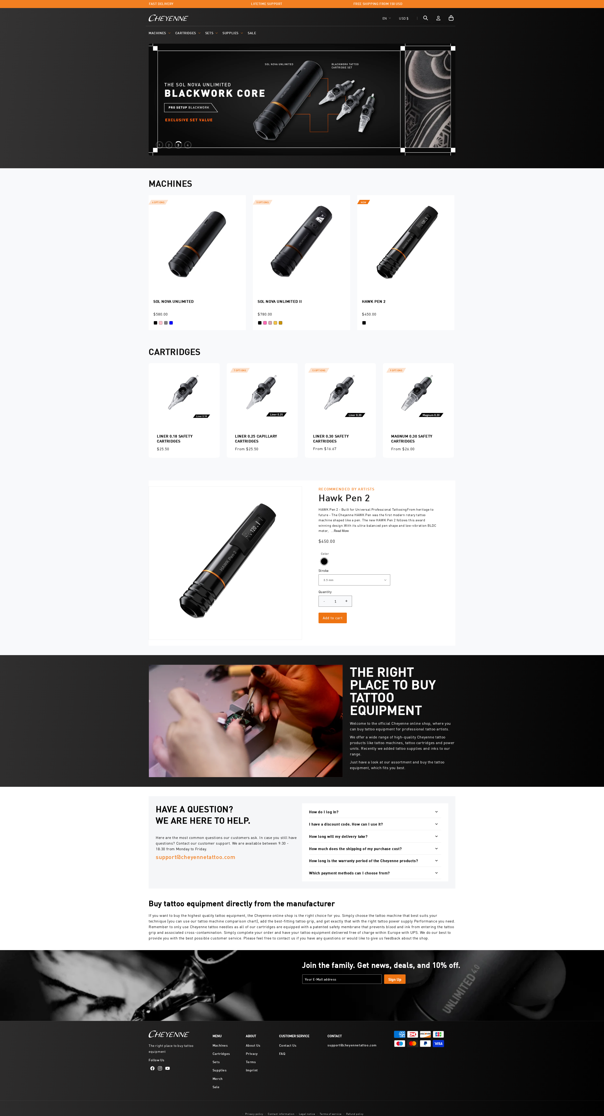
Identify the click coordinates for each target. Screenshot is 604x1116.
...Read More (340, 531)
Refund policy (355, 1113)
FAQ (282, 1053)
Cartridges (185, 32)
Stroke (323, 570)
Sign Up (394, 979)
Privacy (252, 1053)
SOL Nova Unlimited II (280, 301)
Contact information (281, 1113)
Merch (218, 1078)
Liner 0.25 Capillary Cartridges (256, 438)
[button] (159, 33)
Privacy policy (254, 1113)
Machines (157, 32)
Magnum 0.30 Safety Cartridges (411, 438)
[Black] (324, 561)
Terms (251, 1062)
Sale (216, 1086)
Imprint (252, 1070)
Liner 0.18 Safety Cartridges (175, 438)
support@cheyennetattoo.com (195, 856)
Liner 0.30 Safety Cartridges (331, 438)
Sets (209, 32)
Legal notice (307, 1113)
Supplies (230, 32)
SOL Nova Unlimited (173, 301)
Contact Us (288, 1045)
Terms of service (330, 1113)
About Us (253, 1045)
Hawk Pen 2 (374, 301)
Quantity (325, 591)
